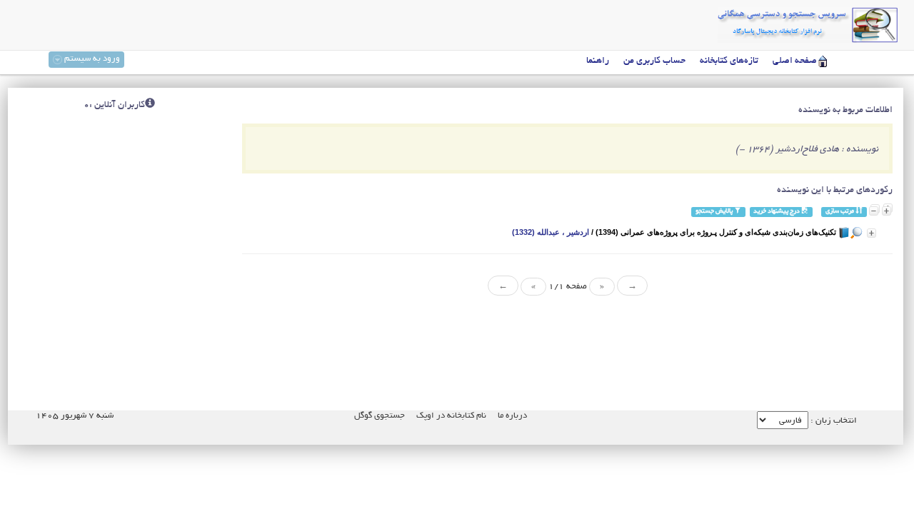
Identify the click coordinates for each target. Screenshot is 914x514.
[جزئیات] (871, 233)
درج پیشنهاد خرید (777, 211)
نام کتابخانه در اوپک (451, 415)
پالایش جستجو (714, 211)
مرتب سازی (840, 211)
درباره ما (512, 415)
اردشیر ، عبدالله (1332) (550, 232)
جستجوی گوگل (379, 415)
